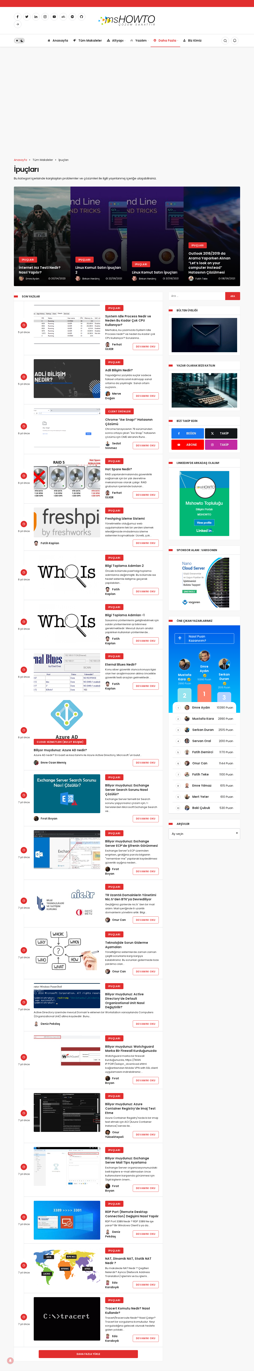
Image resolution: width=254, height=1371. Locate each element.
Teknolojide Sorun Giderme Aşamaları (126, 944)
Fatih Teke (200, 774)
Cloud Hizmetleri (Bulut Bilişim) (60, 742)
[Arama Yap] (225, 40)
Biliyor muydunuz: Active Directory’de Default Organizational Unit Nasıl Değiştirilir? (124, 1000)
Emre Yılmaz (202, 785)
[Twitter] (27, 17)
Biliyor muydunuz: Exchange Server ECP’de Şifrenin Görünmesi (131, 843)
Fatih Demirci (202, 752)
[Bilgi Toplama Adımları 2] (67, 574)
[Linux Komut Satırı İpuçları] (98, 236)
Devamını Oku (146, 346)
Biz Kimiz (195, 40)
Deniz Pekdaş (50, 1024)
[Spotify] (72, 17)
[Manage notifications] (10, 1360)
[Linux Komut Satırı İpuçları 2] (42, 236)
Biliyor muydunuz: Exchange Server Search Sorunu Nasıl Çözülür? (127, 789)
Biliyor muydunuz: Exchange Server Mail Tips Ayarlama (127, 1160)
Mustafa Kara (184, 677)
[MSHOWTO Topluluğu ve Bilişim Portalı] (127, 20)
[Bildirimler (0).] (235, 40)
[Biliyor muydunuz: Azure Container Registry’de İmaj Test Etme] (67, 1112)
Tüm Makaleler (90, 40)
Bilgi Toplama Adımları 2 (124, 566)
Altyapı (117, 40)
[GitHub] (81, 17)
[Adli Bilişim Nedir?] (67, 378)
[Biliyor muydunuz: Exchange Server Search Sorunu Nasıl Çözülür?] (67, 793)
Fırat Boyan (49, 818)
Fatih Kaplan (50, 543)
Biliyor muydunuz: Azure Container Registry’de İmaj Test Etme (130, 1108)
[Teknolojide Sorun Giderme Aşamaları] (67, 950)
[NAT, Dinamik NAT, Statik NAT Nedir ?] (67, 1267)
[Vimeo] (17, 24)
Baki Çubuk (201, 808)
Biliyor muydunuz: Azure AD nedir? (60, 750)
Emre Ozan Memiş (53, 763)
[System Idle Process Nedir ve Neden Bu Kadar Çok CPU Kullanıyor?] (67, 324)
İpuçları (114, 308)
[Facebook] (17, 17)
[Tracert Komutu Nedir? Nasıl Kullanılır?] (67, 1319)
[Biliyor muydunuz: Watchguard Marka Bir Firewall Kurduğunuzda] (67, 1054)
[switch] (19, 40)
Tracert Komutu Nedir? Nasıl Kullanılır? (127, 1310)
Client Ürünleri (119, 411)
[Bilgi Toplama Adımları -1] (67, 623)
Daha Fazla (167, 40)
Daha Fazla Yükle (88, 1354)
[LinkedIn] (36, 17)
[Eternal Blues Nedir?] (67, 672)
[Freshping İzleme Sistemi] (67, 522)
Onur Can (119, 920)
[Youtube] (54, 17)
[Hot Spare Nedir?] (67, 477)
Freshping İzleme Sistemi (125, 518)
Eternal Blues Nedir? (121, 664)
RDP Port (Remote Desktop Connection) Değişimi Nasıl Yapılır (132, 1214)
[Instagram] (45, 17)
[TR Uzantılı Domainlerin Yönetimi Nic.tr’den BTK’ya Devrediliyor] (67, 903)
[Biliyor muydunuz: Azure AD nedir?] (67, 719)
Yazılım (141, 40)
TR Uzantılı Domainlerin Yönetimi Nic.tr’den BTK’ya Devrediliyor (130, 897)
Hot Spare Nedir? (118, 469)
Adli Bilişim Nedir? (119, 370)
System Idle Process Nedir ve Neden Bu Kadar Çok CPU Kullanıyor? (128, 320)
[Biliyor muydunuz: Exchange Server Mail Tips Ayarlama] (67, 1166)
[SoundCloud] (63, 17)
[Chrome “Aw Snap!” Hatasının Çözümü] (67, 427)
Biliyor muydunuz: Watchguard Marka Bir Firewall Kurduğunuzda (131, 1048)
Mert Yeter (200, 797)
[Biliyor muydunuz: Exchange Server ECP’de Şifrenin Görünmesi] (67, 849)
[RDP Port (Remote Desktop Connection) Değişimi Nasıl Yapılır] (67, 1220)
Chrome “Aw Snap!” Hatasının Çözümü (129, 421)
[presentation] (17, 236)
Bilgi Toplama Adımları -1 (124, 615)
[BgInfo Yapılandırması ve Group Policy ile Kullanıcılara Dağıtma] (212, 236)
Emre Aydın (204, 668)
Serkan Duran (224, 676)
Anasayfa (60, 40)
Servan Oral (201, 741)
